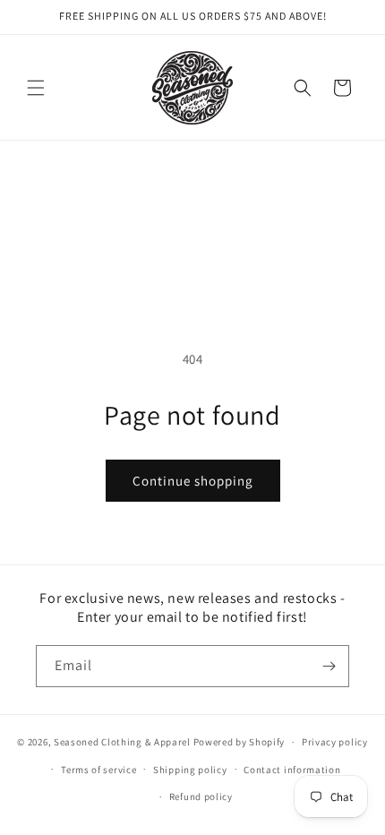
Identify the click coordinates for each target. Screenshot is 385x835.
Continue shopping (193, 480)
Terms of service (98, 769)
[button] (36, 88)
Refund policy (201, 796)
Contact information (292, 769)
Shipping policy (190, 769)
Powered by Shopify (239, 742)
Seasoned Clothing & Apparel (123, 742)
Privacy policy (335, 742)
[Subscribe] (328, 666)
